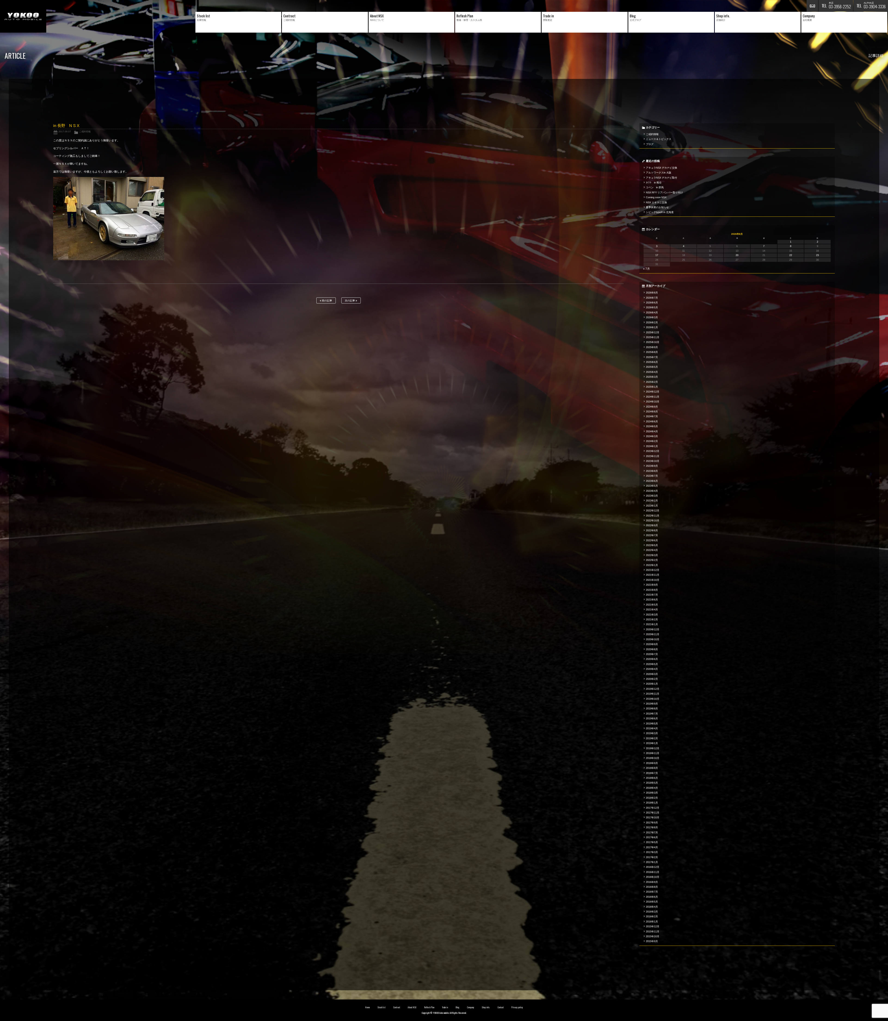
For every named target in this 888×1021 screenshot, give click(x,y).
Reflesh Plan (429, 1007)
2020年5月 (652, 664)
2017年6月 (652, 837)
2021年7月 (652, 594)
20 (737, 255)
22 (790, 255)
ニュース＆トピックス (658, 139)
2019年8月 (652, 708)
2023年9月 (652, 465)
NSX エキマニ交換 (656, 202)
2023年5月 (652, 485)
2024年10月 (652, 401)
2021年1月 (652, 624)
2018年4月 (652, 787)
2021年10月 (652, 580)
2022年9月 (652, 525)
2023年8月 (652, 471)
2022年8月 (652, 530)
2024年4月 (652, 431)
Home (367, 1007)
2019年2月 (652, 738)
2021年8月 (652, 589)
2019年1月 (652, 743)
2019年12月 (652, 688)
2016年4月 (652, 906)
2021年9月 (652, 584)
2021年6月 (652, 599)
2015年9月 (652, 941)
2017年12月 (652, 807)
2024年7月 (652, 416)
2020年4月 (652, 669)
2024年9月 (652, 406)
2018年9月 (652, 763)
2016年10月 (652, 877)
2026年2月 (652, 322)
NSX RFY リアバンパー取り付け (664, 192)
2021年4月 (652, 609)
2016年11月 (652, 872)
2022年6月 (652, 540)
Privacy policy (517, 1007)
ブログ (650, 144)
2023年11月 (652, 456)
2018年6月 (652, 778)
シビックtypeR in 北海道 (660, 212)
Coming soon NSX (656, 197)
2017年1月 (652, 862)
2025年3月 (652, 376)
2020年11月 (652, 634)
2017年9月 (652, 822)
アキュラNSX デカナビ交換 (661, 167)
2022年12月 (652, 510)
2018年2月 (652, 797)
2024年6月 (652, 421)
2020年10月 (652, 639)
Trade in (445, 1007)
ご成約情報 (85, 131)
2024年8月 (652, 411)
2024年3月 (652, 436)
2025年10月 (652, 342)
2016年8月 (652, 886)
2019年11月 (652, 693)
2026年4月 (652, 312)
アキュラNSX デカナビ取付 (661, 177)
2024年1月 (652, 446)
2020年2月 (652, 679)
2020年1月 (652, 683)
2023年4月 (652, 490)
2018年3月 (652, 792)
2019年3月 (652, 733)
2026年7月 (652, 297)
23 (817, 255)
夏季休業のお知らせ (657, 207)
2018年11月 (652, 753)
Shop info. (486, 1007)
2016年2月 (652, 916)
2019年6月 (652, 718)
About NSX (412, 1007)
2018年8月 (652, 768)
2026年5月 (652, 307)
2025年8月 (652, 352)
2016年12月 (652, 867)
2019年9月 (652, 703)
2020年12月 (652, 629)
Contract (396, 1007)
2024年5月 (652, 426)
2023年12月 (652, 451)
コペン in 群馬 (655, 187)
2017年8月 (652, 827)
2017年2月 (652, 857)
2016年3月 (652, 911)
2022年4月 (652, 550)
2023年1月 (652, 505)
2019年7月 (652, 713)
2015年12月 (652, 926)
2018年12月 (652, 748)
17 (656, 255)
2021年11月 (652, 574)
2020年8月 (652, 649)
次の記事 (350, 300)
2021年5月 (652, 604)
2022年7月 (652, 535)
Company (470, 1007)
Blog (457, 1007)
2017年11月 (652, 812)
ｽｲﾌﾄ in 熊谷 (654, 182)
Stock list (381, 1007)
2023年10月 (652, 461)
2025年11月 (652, 337)
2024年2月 (652, 441)
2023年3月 (652, 495)
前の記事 (326, 300)
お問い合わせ (812, 6)
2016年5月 (652, 901)
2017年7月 (652, 832)
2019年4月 (652, 728)
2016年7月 (652, 891)
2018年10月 (652, 758)
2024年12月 (652, 391)
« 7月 (646, 268)
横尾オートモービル (23, 16)
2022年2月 (652, 560)
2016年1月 (652, 921)
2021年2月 (652, 619)
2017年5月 (652, 842)
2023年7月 (652, 475)
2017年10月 (652, 817)
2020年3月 (652, 674)
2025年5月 (652, 366)
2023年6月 (652, 481)
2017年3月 (652, 852)
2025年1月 (652, 386)
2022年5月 (652, 545)
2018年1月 (652, 802)
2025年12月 (652, 332)
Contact (500, 1007)
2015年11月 (652, 931)
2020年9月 (652, 644)
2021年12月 (652, 570)
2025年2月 (652, 382)
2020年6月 (652, 659)
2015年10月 (652, 936)
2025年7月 (652, 357)
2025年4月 (652, 372)
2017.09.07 (65, 131)
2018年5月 (652, 782)
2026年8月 (652, 292)
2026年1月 (652, 327)
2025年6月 (652, 362)
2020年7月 (652, 654)
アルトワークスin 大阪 (658, 172)
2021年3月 (652, 614)
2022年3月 (652, 555)
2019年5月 (652, 723)
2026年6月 (652, 302)
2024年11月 (652, 396)
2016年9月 (652, 882)
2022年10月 (652, 520)
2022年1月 (652, 565)
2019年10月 (652, 698)
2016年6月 (652, 896)
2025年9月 (652, 347)
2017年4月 (652, 847)
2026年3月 (652, 317)
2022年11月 (652, 515)
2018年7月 (652, 773)
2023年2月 (652, 500)
